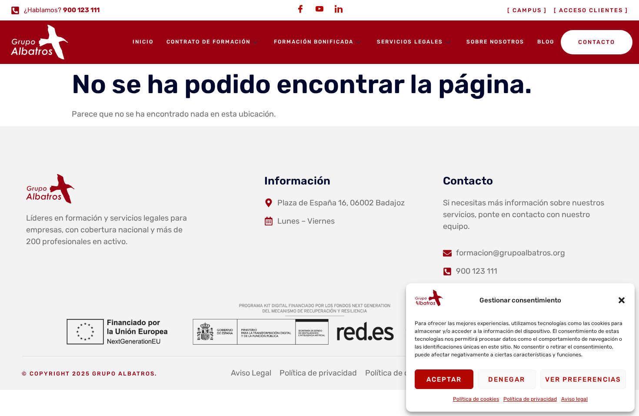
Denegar (506, 379)
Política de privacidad (530, 399)
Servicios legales (410, 42)
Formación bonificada (313, 42)
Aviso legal (574, 399)
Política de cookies (476, 399)
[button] (621, 300)
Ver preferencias (583, 379)
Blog (545, 42)
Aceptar (444, 379)
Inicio (143, 42)
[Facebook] (300, 8)
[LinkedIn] (338, 8)
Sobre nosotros (495, 42)
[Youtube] (319, 8)
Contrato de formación (208, 42)
